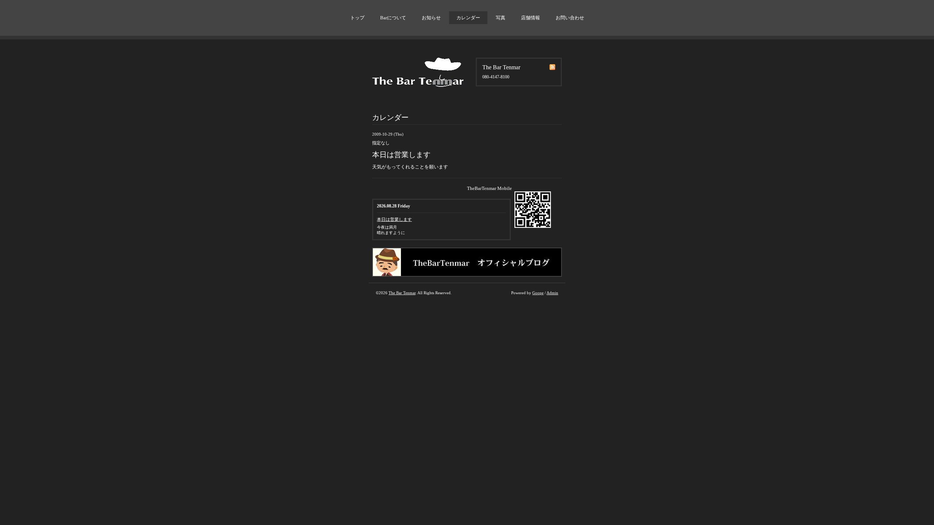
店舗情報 (530, 17)
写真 (500, 17)
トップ (357, 17)
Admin (552, 293)
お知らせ (431, 17)
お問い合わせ (570, 17)
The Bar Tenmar (402, 293)
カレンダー (468, 17)
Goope (538, 293)
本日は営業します (394, 219)
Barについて (393, 17)
